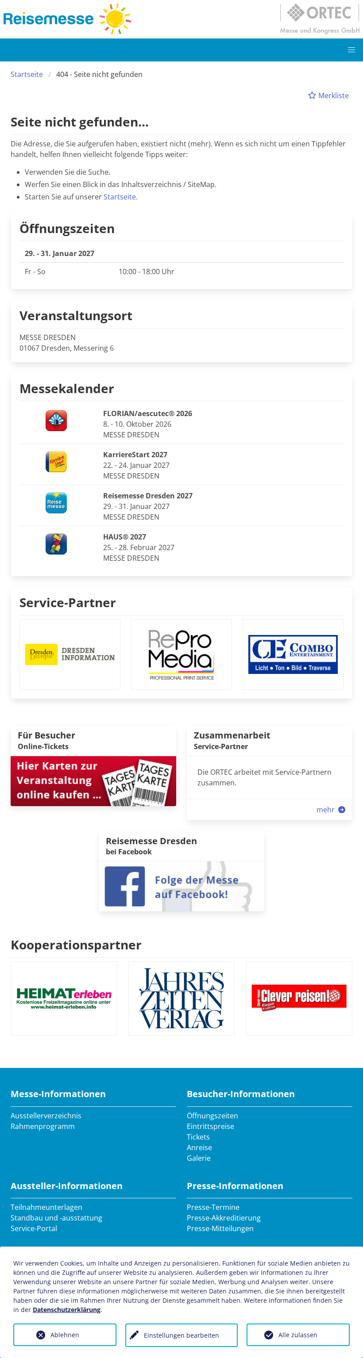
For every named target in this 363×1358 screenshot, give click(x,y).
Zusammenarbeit (232, 735)
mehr (326, 810)
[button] (351, 49)
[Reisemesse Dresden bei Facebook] (181, 886)
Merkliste (333, 95)
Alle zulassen (297, 1335)
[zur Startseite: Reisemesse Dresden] (67, 19)
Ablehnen (64, 1335)
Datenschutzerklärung (66, 1309)
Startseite (27, 74)
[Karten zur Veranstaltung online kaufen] (93, 780)
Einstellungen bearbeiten (181, 1335)
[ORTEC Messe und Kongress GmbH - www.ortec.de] (319, 19)
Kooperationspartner (76, 944)
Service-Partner (67, 602)
